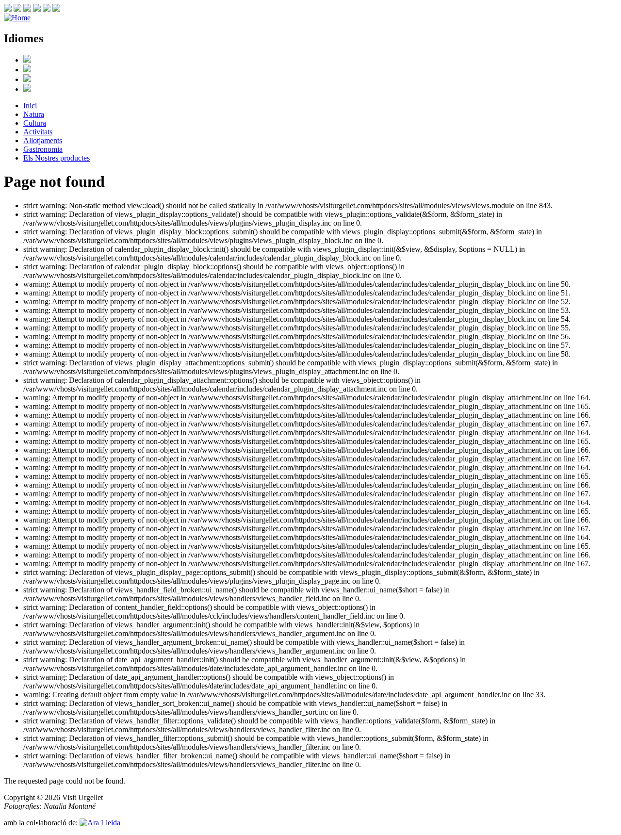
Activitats (37, 132)
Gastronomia (43, 149)
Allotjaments (42, 140)
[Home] (17, 18)
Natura (33, 114)
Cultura (34, 123)
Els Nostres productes (56, 158)
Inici (30, 105)
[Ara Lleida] (100, 823)
